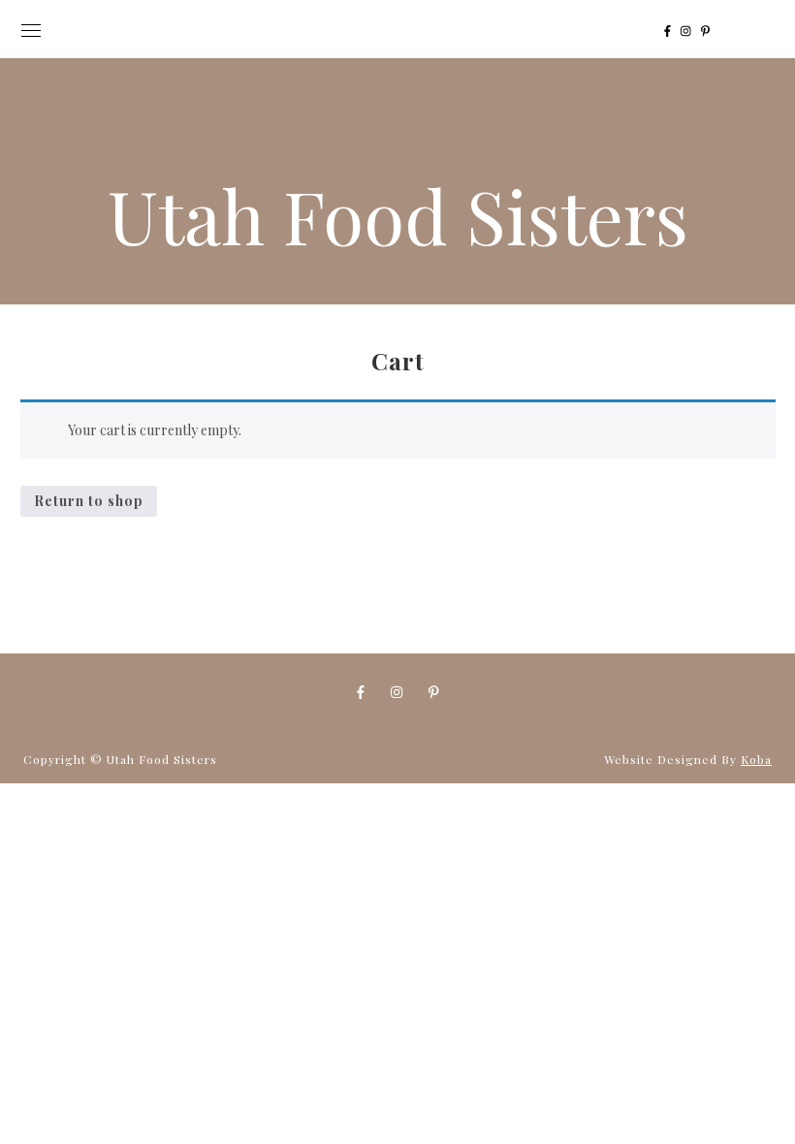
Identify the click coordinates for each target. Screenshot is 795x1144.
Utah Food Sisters (398, 215)
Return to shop (88, 501)
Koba (756, 759)
